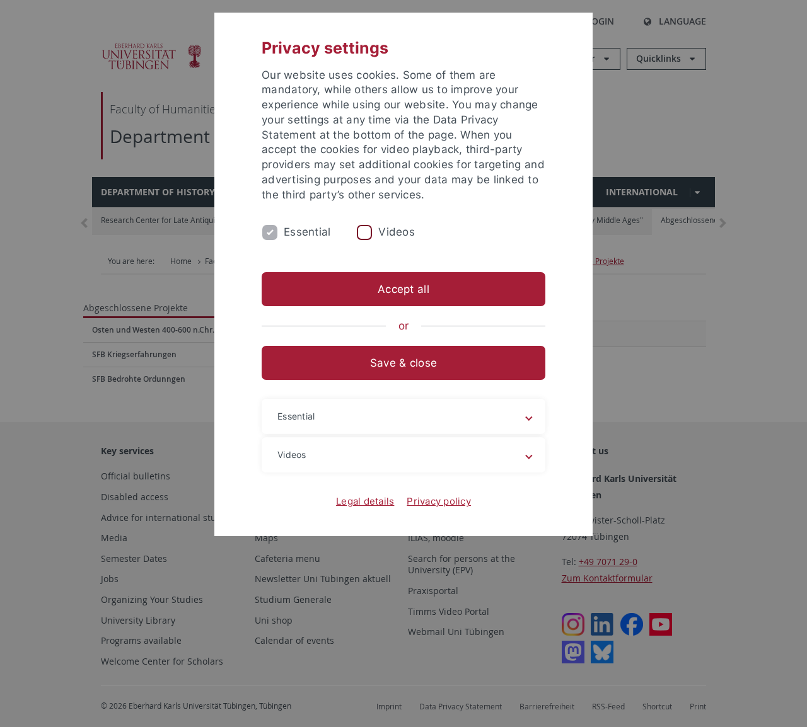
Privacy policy (439, 501)
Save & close (403, 363)
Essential (307, 232)
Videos (396, 232)
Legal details (365, 501)
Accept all (403, 289)
